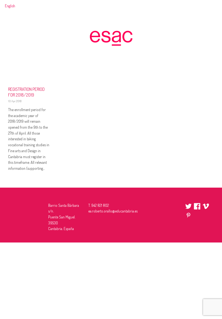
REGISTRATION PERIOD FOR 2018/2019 (26, 92)
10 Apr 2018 (14, 101)
